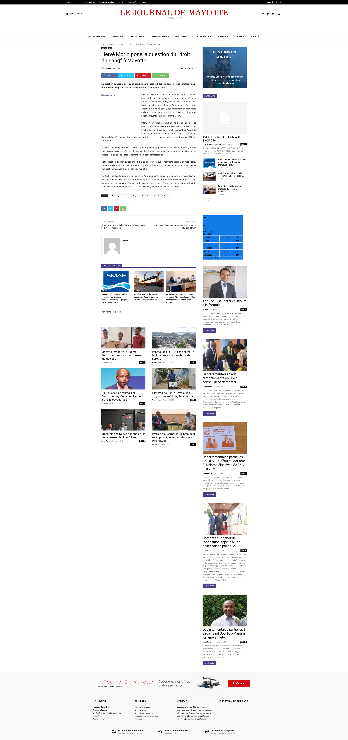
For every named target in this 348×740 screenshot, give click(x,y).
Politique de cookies (101, 707)
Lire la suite (209, 330)
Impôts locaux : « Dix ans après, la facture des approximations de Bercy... (173, 355)
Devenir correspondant (144, 713)
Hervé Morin (146, 196)
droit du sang (114, 196)
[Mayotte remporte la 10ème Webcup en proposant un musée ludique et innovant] (123, 337)
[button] (279, 13)
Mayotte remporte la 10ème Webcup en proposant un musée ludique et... (121, 355)
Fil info (104, 291)
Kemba (154, 444)
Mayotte (157, 196)
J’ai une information (143, 707)
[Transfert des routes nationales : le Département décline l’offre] (123, 420)
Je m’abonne (140, 719)
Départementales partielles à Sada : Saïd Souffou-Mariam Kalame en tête (224, 633)
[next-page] (208, 200)
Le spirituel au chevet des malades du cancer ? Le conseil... (229, 189)
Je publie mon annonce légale (147, 716)
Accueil (104, 44)
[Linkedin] (268, 14)
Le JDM (205, 309)
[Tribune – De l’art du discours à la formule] (225, 282)
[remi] (103, 68)
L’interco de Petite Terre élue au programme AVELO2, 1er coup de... (173, 394)
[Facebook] (263, 14)
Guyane (136, 196)
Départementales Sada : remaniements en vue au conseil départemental (221, 378)
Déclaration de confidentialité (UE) (107, 713)
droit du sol (126, 196)
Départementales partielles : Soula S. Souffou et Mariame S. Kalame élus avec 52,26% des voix (224, 463)
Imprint (96, 716)
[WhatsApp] (123, 208)
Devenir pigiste (141, 710)
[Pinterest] (116, 208)
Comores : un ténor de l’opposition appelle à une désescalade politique (221, 542)
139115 (142, 362)
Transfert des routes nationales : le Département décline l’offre (123, 435)
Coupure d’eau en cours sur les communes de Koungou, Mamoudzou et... (232, 162)
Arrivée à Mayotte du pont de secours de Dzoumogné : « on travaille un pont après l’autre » (146, 297)
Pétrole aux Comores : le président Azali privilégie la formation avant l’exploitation (173, 437)
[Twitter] (273, 14)
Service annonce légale (212, 144)
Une (110, 48)
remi (109, 68)
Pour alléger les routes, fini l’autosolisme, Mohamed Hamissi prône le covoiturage (122, 396)
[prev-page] (204, 200)
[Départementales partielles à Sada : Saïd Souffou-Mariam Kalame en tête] (225, 610)
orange (111, 44)
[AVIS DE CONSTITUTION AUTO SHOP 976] (225, 118)
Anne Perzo (106, 362)
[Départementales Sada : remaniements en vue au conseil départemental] (225, 355)
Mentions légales (100, 710)
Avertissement (99, 719)
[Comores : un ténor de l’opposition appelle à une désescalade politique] (225, 519)
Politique (165, 196)
